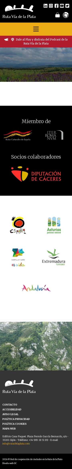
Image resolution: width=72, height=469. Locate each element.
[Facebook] (56, 5)
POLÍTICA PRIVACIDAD (16, 419)
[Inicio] (19, 11)
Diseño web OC (9, 463)
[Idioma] (65, 16)
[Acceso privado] (57, 14)
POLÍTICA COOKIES (14, 423)
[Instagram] (51, 5)
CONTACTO (9, 404)
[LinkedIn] (45, 5)
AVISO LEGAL (10, 414)
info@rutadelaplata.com (16, 443)
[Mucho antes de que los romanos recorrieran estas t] (36, 358)
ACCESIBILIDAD (11, 409)
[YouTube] (62, 5)
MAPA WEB (9, 428)
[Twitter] (67, 5)
